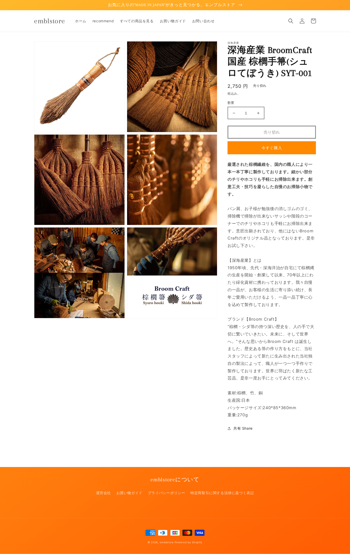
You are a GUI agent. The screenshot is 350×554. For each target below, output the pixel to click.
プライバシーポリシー (166, 493)
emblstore (166, 542)
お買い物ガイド (129, 493)
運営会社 (103, 493)
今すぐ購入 (272, 147)
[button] (290, 21)
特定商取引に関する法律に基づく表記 (222, 493)
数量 (231, 103)
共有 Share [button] (243, 428)
